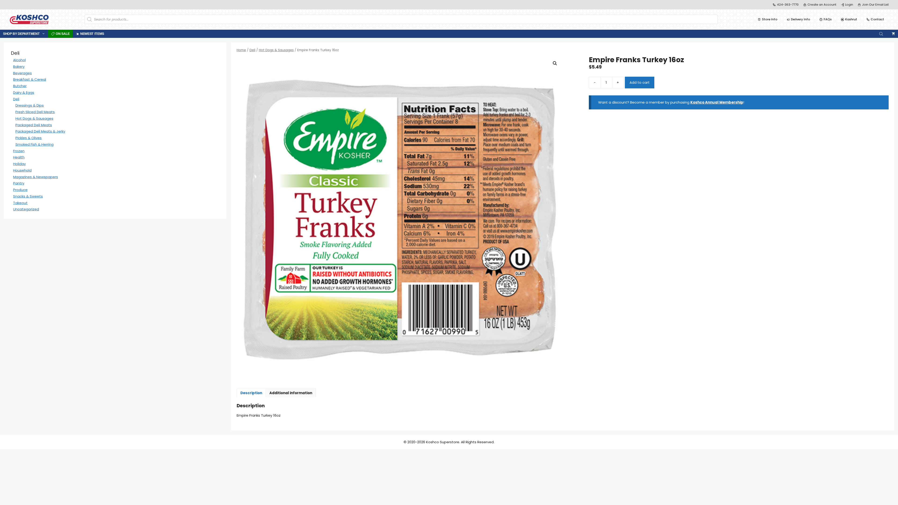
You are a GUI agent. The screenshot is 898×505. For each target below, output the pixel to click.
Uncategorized (26, 209)
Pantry (18, 183)
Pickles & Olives (28, 137)
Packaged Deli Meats (33, 125)
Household (22, 170)
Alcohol (19, 60)
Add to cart (640, 82)
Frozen (19, 150)
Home (241, 50)
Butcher (20, 85)
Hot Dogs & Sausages (276, 50)
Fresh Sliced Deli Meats (35, 111)
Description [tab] (251, 392)
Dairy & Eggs (23, 92)
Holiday (19, 163)
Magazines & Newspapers (35, 176)
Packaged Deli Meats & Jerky (40, 131)
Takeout (20, 202)
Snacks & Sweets (28, 196)
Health (19, 157)
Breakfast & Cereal (29, 79)
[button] (555, 63)
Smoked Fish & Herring (34, 144)
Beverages (22, 73)
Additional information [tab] (290, 392)
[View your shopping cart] (893, 34)
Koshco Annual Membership (716, 102)
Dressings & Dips (29, 105)
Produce (20, 189)
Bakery (19, 66)
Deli (252, 50)
